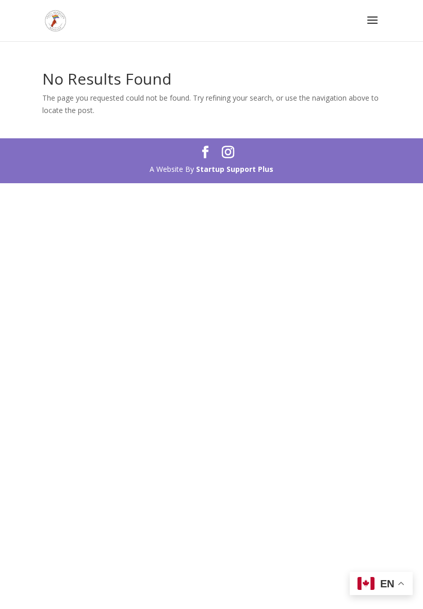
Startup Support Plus (234, 169)
